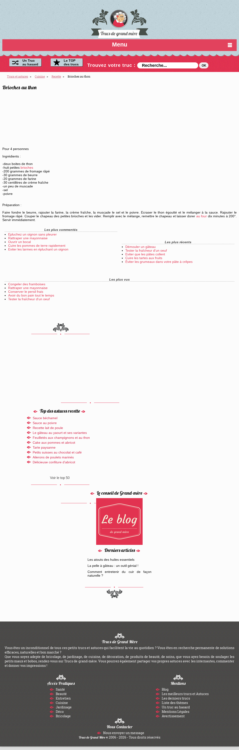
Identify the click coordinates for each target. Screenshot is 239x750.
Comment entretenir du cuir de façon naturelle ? (120, 573)
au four (201, 216)
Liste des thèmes (174, 702)
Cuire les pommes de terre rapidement (36, 245)
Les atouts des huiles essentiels (111, 559)
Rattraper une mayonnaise (28, 238)
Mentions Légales (175, 711)
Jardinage (63, 707)
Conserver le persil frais (25, 291)
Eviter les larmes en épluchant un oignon (38, 249)
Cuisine (61, 702)
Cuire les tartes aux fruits (143, 258)
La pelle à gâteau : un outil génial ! (113, 566)
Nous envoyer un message (123, 733)
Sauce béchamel (45, 418)
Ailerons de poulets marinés (53, 457)
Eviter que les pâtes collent (145, 254)
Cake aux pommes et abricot (54, 442)
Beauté (61, 694)
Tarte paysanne (44, 447)
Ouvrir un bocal (19, 242)
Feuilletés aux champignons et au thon (61, 437)
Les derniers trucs (175, 698)
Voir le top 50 (60, 478)
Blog (165, 689)
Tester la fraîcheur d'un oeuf (146, 250)
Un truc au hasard (175, 707)
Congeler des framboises (26, 284)
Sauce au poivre (45, 423)
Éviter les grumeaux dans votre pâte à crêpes (159, 262)
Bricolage (63, 716)
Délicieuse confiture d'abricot (54, 462)
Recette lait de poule (48, 428)
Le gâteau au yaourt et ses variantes (60, 433)
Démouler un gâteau (140, 247)
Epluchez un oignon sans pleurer (32, 234)
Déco (59, 711)
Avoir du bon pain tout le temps (31, 295)
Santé (60, 689)
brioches (27, 167)
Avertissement (173, 716)
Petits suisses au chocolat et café (57, 452)
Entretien (63, 698)
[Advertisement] (194, 115)
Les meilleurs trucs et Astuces (185, 694)
